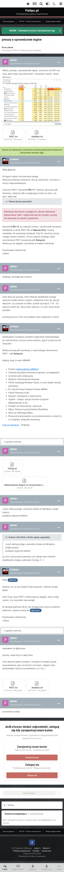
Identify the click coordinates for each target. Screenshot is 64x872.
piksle (10, 47)
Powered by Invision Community (32, 856)
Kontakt (36, 851)
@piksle (12, 580)
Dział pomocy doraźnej (30, 50)
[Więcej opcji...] (59, 62)
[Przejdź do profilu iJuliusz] (5, 161)
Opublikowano (24, 63)
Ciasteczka (46, 851)
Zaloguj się (32, 775)
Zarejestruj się (32, 757)
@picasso (35, 610)
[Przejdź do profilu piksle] (5, 62)
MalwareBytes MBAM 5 (27, 369)
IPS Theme (16, 848)
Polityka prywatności (22, 851)
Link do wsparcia (10, 425)
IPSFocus (28, 848)
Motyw (46, 848)
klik (41, 152)
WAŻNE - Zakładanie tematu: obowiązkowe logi (32, 30)
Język (37, 848)
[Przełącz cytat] (6, 537)
